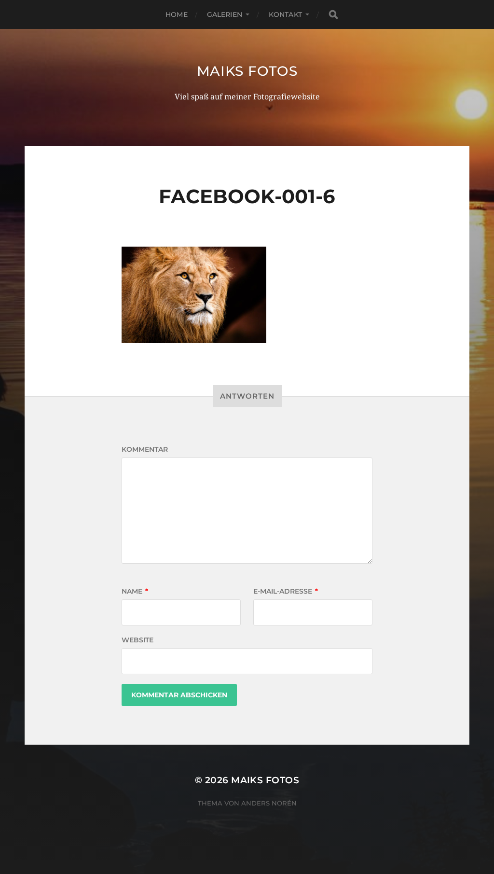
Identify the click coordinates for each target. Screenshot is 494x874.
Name (135, 591)
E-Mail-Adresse (285, 591)
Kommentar (145, 449)
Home (176, 14)
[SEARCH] (333, 14)
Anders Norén (269, 803)
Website (137, 640)
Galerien (224, 14)
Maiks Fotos (247, 71)
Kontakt (285, 14)
